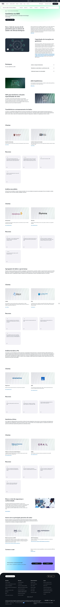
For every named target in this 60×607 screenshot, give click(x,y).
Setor (6, 10)
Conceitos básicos (20, 582)
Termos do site (12, 602)
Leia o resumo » (7, 511)
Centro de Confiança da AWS (22, 585)
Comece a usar (33, 551)
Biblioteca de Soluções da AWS (22, 587)
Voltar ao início (29, 596)
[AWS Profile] (57, 1)
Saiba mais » (33, 85)
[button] (12, 4)
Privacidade (6, 602)
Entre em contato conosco (47, 582)
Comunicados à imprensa (9, 595)
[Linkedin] (47, 600)
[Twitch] (50, 600)
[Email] (54, 600)
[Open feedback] (59, 303)
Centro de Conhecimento (47, 587)
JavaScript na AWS (33, 592)
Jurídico (44, 594)
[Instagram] (48, 600)
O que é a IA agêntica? (8, 585)
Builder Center (33, 582)
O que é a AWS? (7, 582)
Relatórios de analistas (21, 593)
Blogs (6, 593)
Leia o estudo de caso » (8, 225)
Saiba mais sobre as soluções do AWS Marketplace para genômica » (40, 541)
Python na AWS (33, 587)
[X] (44, 600)
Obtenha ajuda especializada (47, 590)
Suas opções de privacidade (19, 602)
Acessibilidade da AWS (46, 592)
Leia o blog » (7, 144)
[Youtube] (51, 600)
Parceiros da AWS (20, 595)
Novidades (6, 591)
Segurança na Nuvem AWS (9, 590)
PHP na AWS (33, 590)
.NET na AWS (33, 585)
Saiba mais (32, 32)
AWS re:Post (45, 585)
